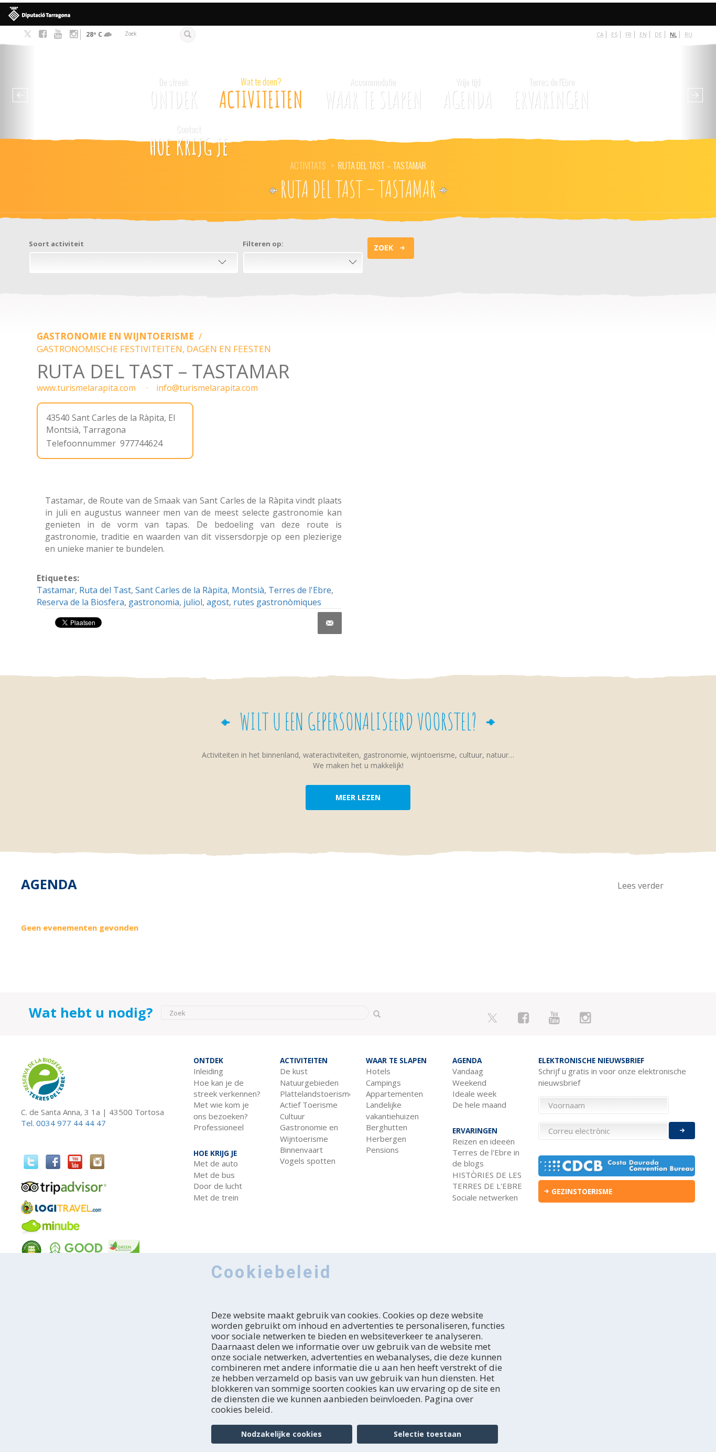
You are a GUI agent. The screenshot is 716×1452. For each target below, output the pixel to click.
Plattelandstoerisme (315, 1093)
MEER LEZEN (358, 797)
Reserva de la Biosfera (80, 602)
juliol (192, 602)
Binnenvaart (301, 1149)
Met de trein (215, 1197)
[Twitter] (27, 34)
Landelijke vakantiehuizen (392, 1110)
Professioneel (218, 1127)
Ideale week (474, 1093)
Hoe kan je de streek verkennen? (227, 1088)
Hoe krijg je (189, 141)
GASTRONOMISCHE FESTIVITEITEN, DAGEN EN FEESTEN (154, 349)
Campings (383, 1082)
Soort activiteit (56, 243)
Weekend (469, 1082)
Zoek (383, 248)
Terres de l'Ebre (299, 590)
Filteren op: (263, 243)
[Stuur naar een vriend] (330, 623)
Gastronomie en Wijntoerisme (116, 336)
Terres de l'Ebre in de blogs (485, 1158)
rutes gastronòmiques (277, 602)
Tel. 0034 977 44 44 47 (63, 1123)
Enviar (682, 1130)
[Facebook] (42, 34)
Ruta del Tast (105, 590)
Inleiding (208, 1071)
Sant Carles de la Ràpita (181, 590)
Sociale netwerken (485, 1197)
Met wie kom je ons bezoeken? (221, 1110)
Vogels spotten (307, 1160)
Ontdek (173, 94)
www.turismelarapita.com (86, 388)
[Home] (83, 87)
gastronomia (153, 602)
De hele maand (479, 1104)
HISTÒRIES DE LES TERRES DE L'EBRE (487, 1180)
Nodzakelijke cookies (281, 1434)
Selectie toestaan (427, 1434)
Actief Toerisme (309, 1104)
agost (218, 602)
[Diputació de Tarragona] (358, 14)
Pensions (382, 1149)
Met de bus (214, 1175)
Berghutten (386, 1127)
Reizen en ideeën (483, 1141)
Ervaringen (551, 94)
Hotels (378, 1071)
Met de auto (215, 1163)
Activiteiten (261, 94)
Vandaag (467, 1071)
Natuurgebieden (309, 1082)
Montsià (248, 590)
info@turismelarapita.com (207, 388)
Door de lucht (217, 1186)
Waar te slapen (373, 94)
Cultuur (292, 1116)
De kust (294, 1071)
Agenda (467, 94)
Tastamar (56, 590)
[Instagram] (73, 34)
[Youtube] (57, 34)
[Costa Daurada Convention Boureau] (616, 1165)
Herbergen (386, 1138)
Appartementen (394, 1093)
